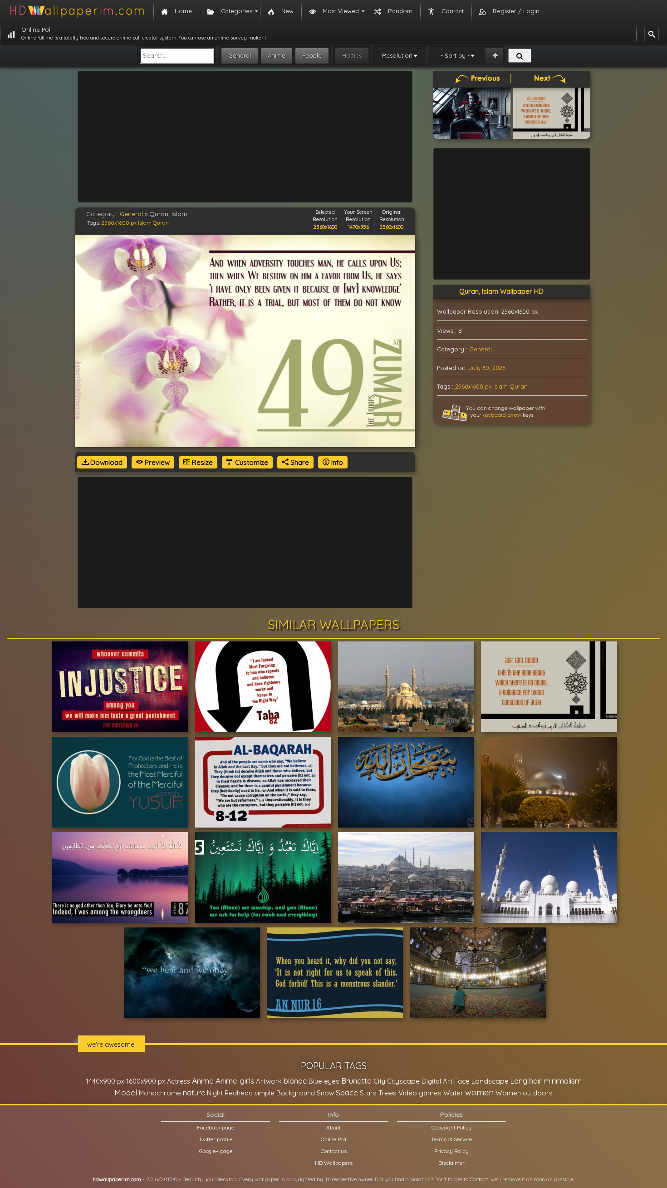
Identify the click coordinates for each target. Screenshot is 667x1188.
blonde (295, 1080)
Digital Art (437, 1081)
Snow (325, 1093)
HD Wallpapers (334, 1162)
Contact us (334, 1151)
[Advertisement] (245, 136)
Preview (156, 462)
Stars (368, 1093)
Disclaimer (451, 1162)
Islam (145, 222)
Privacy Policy (451, 1151)
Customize (250, 462)
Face (462, 1080)
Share (299, 462)
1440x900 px (105, 1081)
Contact (479, 1179)
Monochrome (160, 1093)
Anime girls (235, 1080)
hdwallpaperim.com (117, 1179)
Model (125, 1092)
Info (336, 462)
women (479, 1092)
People (312, 55)
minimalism (563, 1080)
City (379, 1081)
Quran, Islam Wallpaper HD (501, 291)
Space (347, 1092)
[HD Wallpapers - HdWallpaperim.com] (76, 11)
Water (453, 1093)
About (333, 1127)
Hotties (352, 55)
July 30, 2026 (487, 367)
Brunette (356, 1080)
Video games (419, 1093)
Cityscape (403, 1080)
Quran (161, 222)
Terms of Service (451, 1139)
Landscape (490, 1080)
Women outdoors (524, 1093)
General (239, 55)
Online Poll (333, 1139)
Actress (178, 1081)
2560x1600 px (119, 222)
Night (215, 1093)
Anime (276, 55)
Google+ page (215, 1151)
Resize (201, 462)
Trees (387, 1092)
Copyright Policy (451, 1127)
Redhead (239, 1093)
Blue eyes (324, 1081)
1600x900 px (145, 1081)
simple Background (285, 1093)
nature (194, 1092)
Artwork (269, 1081)
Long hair (526, 1080)
